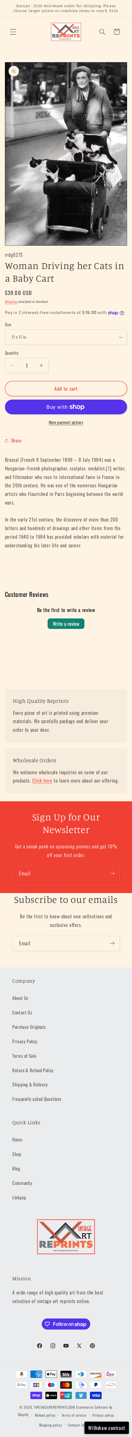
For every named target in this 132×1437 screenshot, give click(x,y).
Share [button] (16, 440)
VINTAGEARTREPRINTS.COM (54, 1407)
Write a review (66, 623)
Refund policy (45, 1415)
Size (8, 324)
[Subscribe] (112, 873)
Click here (42, 780)
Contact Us (22, 1012)
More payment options (66, 422)
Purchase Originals (29, 1026)
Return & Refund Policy (33, 1070)
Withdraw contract (106, 1427)
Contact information (83, 1424)
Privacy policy (103, 1415)
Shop (16, 1153)
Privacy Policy (24, 1041)
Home (17, 1139)
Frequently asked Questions (36, 1098)
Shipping (11, 301)
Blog (16, 1168)
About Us (20, 997)
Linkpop (19, 1197)
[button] (13, 32)
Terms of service (74, 1415)
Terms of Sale (24, 1055)
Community (22, 1182)
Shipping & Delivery (30, 1084)
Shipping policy (50, 1424)
